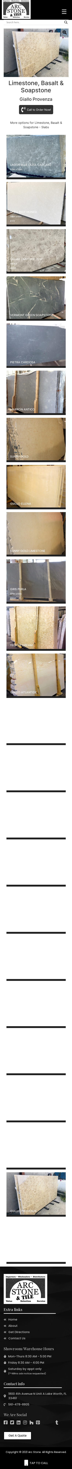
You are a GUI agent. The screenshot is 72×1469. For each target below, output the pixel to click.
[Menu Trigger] (64, 11)
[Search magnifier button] (65, 22)
